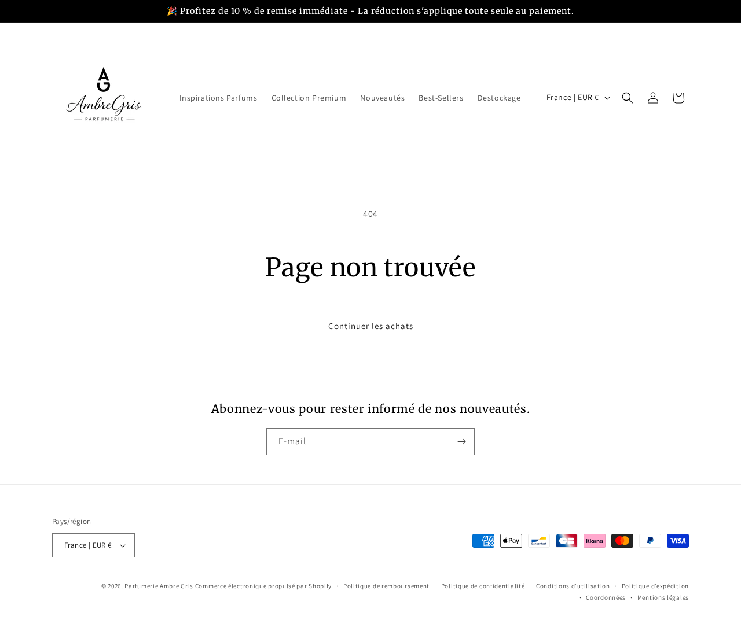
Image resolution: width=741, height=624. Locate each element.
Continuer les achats (370, 325)
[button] (627, 97)
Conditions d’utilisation (573, 586)
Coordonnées (606, 597)
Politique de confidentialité (483, 586)
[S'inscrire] (461, 441)
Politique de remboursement (386, 586)
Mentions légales (663, 597)
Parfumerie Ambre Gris (158, 586)
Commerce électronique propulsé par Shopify (263, 586)
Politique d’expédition (655, 586)
